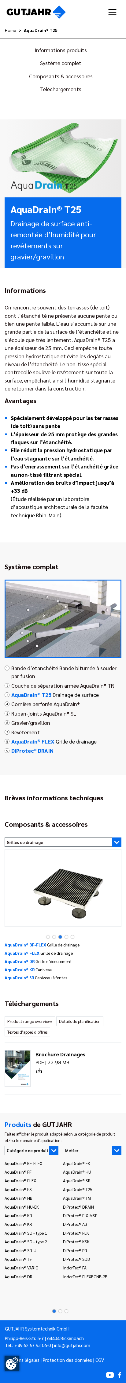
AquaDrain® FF (18, 1172)
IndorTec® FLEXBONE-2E (85, 1276)
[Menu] (112, 12)
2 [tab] (52, 937)
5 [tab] (70, 937)
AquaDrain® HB (18, 1198)
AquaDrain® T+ (18, 1259)
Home (10, 30)
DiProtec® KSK (76, 1241)
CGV (99, 1360)
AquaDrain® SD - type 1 (26, 1233)
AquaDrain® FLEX (20, 1180)
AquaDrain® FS (18, 1189)
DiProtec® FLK (76, 1233)
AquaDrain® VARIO (21, 1267)
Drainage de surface (55, 694)
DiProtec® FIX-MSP (80, 1215)
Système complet (60, 62)
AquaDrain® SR (77, 1180)
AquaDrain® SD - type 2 (26, 1241)
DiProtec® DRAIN (78, 1207)
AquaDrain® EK (76, 1163)
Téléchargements (60, 88)
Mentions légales (22, 1360)
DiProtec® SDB (76, 1259)
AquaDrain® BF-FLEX (23, 1163)
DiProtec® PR (75, 1250)
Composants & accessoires (61, 76)
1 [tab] (46, 937)
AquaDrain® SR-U (20, 1250)
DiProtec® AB (75, 1224)
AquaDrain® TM (77, 1198)
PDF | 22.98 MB (60, 1058)
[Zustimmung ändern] (12, 1363)
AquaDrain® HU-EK (22, 1207)
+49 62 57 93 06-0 (32, 1345)
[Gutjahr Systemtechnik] (36, 12)
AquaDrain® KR (18, 1215)
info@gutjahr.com (72, 1345)
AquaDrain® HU (77, 1172)
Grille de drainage (54, 741)
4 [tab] (64, 937)
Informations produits (61, 49)
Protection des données (67, 1360)
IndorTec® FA (75, 1267)
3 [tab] (58, 937)
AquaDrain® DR (18, 1276)
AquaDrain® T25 (77, 1189)
